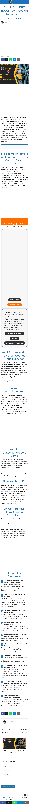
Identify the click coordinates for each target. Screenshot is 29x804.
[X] (6, 59)
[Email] (18, 59)
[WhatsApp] (10, 59)
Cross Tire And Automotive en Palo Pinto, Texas (7, 730)
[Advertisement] (14, 38)
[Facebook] (3, 59)
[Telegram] (14, 59)
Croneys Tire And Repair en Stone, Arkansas (22, 730)
